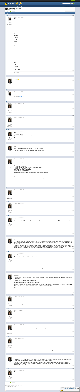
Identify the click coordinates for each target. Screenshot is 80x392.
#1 (72, 15)
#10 (72, 201)
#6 (72, 129)
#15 (72, 294)
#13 (72, 251)
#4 (72, 101)
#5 (72, 115)
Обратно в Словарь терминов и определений (69, 382)
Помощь (8, 390)
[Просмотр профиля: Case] (9, 19)
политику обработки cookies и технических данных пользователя (68, 388)
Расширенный (74, 3)
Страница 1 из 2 (7, 11)
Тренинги (20, 4)
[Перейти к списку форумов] (9, 3)
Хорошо (62, 390)
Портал (17, 4)
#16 (72, 308)
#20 (72, 368)
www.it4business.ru (21, 96)
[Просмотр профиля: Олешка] (10, 80)
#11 (72, 215)
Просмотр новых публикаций (68, 6)
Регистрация (72, 0)
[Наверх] (40, 390)
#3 (72, 89)
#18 (72, 336)
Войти (69, 0)
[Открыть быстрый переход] (74, 6)
